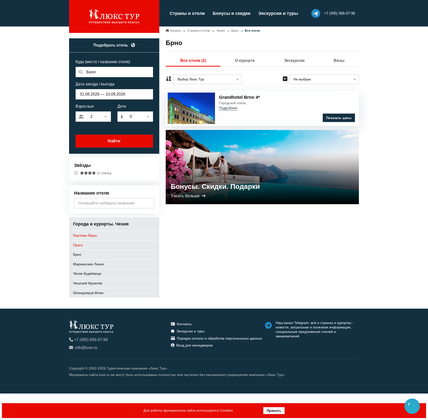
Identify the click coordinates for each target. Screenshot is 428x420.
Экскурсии (294, 60)
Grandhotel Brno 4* (239, 97)
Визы (339, 60)
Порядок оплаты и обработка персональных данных (219, 338)
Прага (78, 245)
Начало (175, 30)
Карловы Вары (85, 235)
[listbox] (207, 79)
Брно (77, 254)
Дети (121, 106)
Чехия (220, 30)
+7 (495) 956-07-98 (91, 340)
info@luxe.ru (86, 348)
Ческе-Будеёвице (87, 273)
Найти (114, 141)
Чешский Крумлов (87, 283)
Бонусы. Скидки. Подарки (215, 186)
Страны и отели (187, 13)
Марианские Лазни (88, 264)
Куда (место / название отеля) (103, 62)
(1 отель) (103, 173)
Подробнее (228, 108)
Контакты (184, 324)
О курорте (245, 60)
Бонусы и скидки (231, 13)
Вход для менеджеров (194, 345)
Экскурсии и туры (278, 13)
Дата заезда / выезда (95, 84)
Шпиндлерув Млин (88, 293)
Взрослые (85, 106)
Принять (274, 411)
